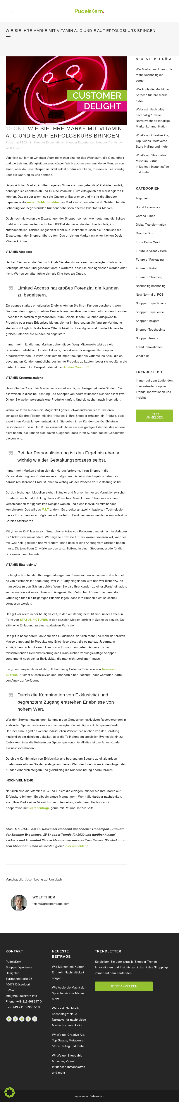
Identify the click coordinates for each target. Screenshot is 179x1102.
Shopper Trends (106, 142)
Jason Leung (34, 879)
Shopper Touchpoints (150, 329)
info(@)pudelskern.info (21, 995)
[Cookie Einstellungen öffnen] (9, 1096)
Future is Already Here (151, 251)
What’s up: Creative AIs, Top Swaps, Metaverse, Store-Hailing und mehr (152, 140)
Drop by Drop (145, 233)
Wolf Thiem (13, 148)
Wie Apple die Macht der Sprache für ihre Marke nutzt (152, 94)
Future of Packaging (150, 259)
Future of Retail (146, 268)
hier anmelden (76, 846)
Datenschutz (97, 1096)
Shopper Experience (79, 142)
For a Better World (148, 242)
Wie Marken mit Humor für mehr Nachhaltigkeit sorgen (154, 74)
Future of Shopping (149, 277)
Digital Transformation (151, 224)
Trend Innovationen (149, 347)
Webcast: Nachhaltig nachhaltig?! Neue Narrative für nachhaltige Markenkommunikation (69, 1016)
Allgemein (142, 198)
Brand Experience (148, 207)
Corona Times (145, 216)
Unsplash (55, 879)
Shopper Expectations (48, 142)
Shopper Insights (147, 321)
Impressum (81, 1096)
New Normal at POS (150, 294)
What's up (143, 355)
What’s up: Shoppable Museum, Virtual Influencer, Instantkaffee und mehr (68, 1064)
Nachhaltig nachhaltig (150, 286)
